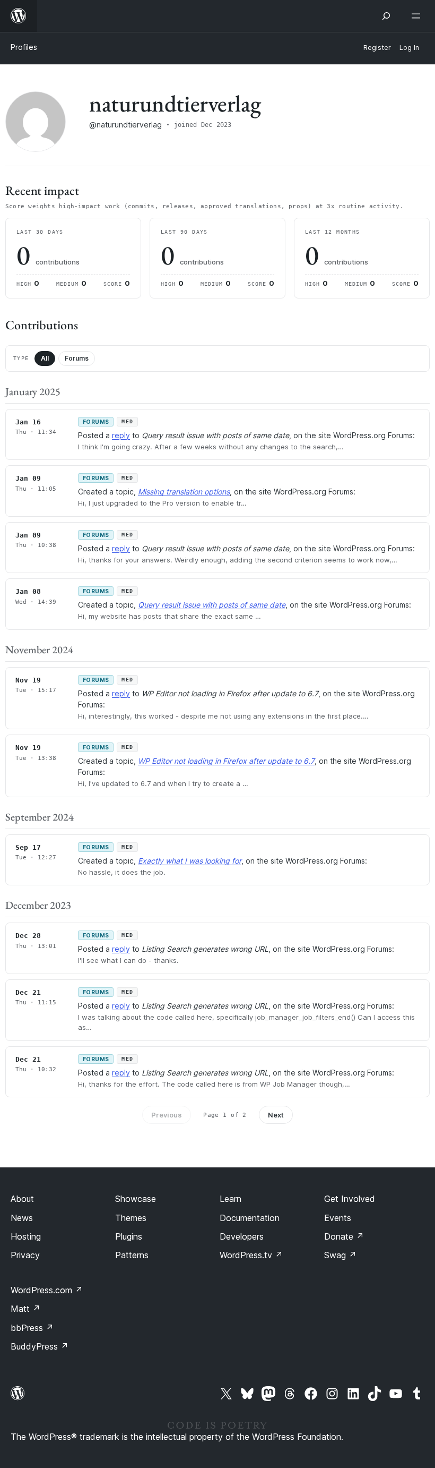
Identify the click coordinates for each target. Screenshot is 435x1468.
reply (121, 435)
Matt (25, 1308)
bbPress (32, 1327)
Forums (77, 358)
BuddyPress (39, 1346)
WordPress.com (47, 1290)
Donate (344, 1236)
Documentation (250, 1218)
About (22, 1198)
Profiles (24, 47)
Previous (166, 1115)
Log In (409, 48)
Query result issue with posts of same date (211, 604)
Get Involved (349, 1198)
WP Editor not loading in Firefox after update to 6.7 (226, 760)
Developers (242, 1236)
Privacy (25, 1255)
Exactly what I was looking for (189, 860)
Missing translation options (184, 491)
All (45, 358)
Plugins (128, 1236)
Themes (130, 1218)
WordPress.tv (251, 1255)
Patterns (132, 1255)
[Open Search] (386, 16)
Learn (230, 1198)
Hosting (26, 1236)
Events (337, 1218)
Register (377, 48)
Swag (340, 1255)
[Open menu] (418, 16)
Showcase (135, 1198)
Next (276, 1115)
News (22, 1218)
